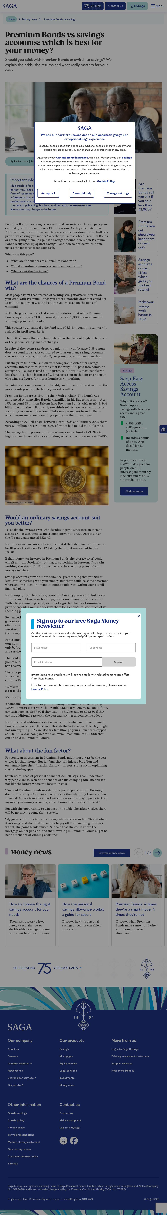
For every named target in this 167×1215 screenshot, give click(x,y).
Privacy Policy (40, 689)
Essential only (82, 193)
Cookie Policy (106, 181)
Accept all (48, 193)
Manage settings (118, 193)
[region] (84, 163)
